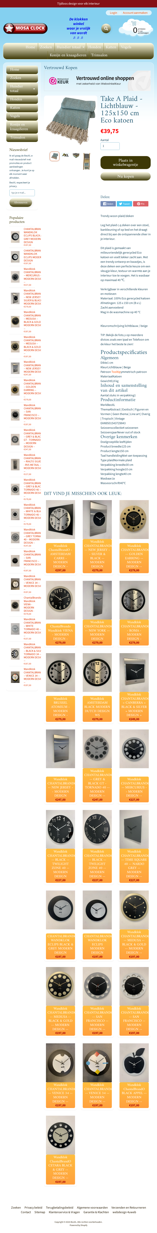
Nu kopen (125, 176)
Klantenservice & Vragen (64, 1212)
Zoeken (46, 47)
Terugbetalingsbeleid (59, 1208)
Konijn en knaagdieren (68, 55)
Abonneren (20, 202)
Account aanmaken (135, 12)
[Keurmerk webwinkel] (97, 81)
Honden (94, 47)
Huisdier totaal (71, 47)
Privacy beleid (33, 1208)
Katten (111, 47)
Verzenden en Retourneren (128, 1208)
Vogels (126, 47)
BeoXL (73, 1222)
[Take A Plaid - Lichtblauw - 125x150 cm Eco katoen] (54, 156)
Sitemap (39, 1212)
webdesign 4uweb (124, 1212)
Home (30, 47)
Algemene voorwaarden (92, 1208)
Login (113, 12)
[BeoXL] (26, 28)
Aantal (105, 140)
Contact (26, 1212)
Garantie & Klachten (96, 1212)
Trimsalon (99, 55)
